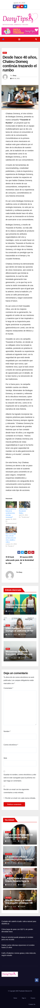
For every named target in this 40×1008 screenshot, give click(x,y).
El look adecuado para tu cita (12, 560)
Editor (23, 611)
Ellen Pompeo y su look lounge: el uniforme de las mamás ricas (19, 631)
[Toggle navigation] (19, 39)
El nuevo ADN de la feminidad (27, 558)
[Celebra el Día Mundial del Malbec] (24, 504)
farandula (9, 875)
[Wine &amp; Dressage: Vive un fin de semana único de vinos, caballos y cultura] (11, 529)
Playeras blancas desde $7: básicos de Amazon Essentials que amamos (20, 607)
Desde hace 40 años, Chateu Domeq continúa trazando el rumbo (20, 63)
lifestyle (8, 854)
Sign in (24, 998)
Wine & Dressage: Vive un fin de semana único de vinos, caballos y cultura (11, 538)
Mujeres (8, 897)
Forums (33, 998)
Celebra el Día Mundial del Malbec (23, 511)
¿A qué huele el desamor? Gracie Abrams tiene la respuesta (19, 881)
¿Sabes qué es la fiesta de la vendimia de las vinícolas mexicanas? (11, 513)
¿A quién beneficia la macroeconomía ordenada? (19, 858)
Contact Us (32, 1004)
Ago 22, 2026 (12, 658)
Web (5, 758)
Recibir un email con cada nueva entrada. (20, 798)
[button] (36, 39)
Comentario (8, 688)
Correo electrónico (11, 745)
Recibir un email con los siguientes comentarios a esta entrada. (16, 791)
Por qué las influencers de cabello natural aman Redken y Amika (19, 837)
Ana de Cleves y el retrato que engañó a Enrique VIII (19, 901)
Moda (4, 52)
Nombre (7, 731)
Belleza (8, 832)
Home (15, 998)
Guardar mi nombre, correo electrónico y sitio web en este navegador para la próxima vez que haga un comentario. (20, 778)
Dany (14, 75)
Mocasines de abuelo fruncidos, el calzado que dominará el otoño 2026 (19, 654)
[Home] (3, 39)
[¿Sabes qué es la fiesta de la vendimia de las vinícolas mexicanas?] (11, 504)
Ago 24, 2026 (12, 611)
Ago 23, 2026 (12, 634)
